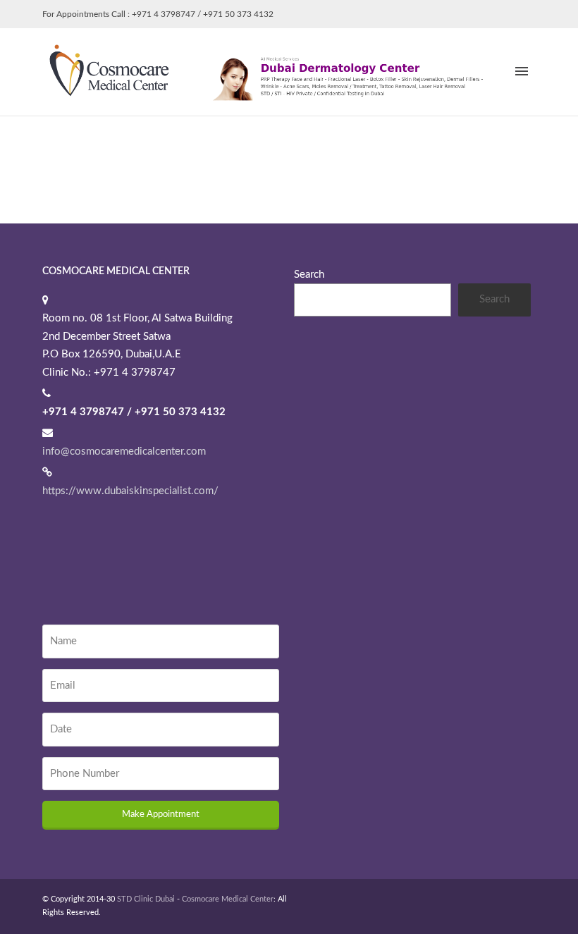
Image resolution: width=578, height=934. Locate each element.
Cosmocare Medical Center (227, 899)
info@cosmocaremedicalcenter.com (124, 451)
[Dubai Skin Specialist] (275, 71)
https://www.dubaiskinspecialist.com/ (130, 491)
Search (309, 274)
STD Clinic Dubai (146, 899)
